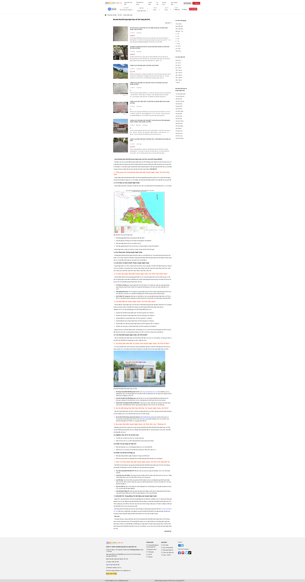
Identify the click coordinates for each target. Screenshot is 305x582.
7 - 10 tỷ (178, 43)
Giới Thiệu (165, 545)
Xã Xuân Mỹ (179, 118)
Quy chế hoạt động (168, 547)
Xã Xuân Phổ (179, 106)
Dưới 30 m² (178, 60)
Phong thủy (164, 3)
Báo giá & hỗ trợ (152, 549)
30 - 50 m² (178, 62)
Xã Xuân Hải (179, 108)
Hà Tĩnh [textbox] (141, 8)
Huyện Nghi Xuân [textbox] (141, 10)
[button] (185, 3)
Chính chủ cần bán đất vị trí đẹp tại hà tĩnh (144, 65)
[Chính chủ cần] (120, 107)
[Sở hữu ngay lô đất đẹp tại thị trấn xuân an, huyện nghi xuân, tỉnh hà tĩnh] (120, 34)
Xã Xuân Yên (179, 116)
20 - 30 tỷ (178, 48)
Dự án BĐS (150, 3)
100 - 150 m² (179, 70)
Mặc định (167, 23)
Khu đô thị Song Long (147, 417)
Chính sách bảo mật (168, 552)
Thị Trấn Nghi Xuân (180, 94)
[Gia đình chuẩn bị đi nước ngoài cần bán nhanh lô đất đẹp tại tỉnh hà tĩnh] (120, 53)
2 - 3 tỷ (177, 36)
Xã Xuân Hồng (179, 126)
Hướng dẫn (149, 542)
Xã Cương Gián (179, 138)
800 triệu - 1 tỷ (179, 31)
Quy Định (164, 542)
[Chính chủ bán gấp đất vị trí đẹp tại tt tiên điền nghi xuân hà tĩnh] (120, 145)
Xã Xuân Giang (179, 111)
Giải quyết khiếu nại (168, 550)
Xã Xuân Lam (179, 135)
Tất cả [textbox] (154, 9)
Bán (109, 9)
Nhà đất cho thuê (140, 3)
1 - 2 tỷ (177, 33)
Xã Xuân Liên (179, 131)
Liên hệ (150, 554)
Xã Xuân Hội (179, 98)
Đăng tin (197, 3)
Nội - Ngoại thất (174, 3)
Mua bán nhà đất (128, 3)
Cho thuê (114, 9)
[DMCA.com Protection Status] (111, 574)
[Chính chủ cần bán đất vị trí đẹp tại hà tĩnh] (120, 71)
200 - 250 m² (179, 75)
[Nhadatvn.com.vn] (113, 4)
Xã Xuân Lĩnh (179, 133)
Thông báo (151, 552)
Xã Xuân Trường (180, 101)
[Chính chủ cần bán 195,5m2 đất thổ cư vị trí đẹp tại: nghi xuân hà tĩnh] (120, 89)
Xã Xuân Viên (179, 123)
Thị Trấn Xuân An (180, 96)
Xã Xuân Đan (179, 103)
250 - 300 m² (179, 77)
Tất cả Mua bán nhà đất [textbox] (126, 9)
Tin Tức (157, 3)
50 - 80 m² (178, 65)
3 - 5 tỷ (177, 38)
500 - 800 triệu (179, 28)
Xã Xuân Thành (179, 121)
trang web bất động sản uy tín (150, 391)
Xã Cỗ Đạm (178, 128)
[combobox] (126, 10)
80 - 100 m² (178, 67)
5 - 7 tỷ (177, 41)
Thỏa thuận (178, 23)
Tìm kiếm (193, 9)
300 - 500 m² (179, 80)
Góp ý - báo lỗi (167, 555)
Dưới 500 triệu (179, 26)
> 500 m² (178, 82)
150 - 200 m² (179, 72)
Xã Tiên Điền (179, 113)
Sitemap (150, 557)
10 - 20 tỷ (178, 46)
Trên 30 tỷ (178, 51)
